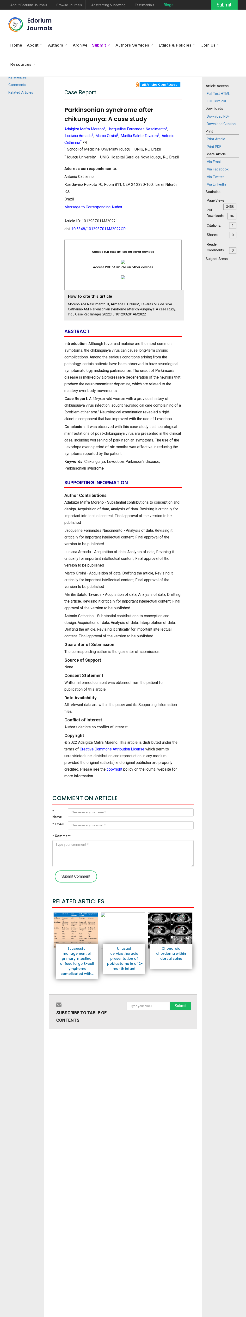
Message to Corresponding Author (93, 207)
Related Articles (20, 92)
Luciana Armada (79, 135)
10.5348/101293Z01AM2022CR (98, 229)
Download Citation (221, 124)
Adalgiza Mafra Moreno (84, 129)
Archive (80, 45)
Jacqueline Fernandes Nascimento (137, 129)
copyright (114, 769)
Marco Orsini (106, 135)
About (33, 45)
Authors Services (132, 45)
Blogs (168, 5)
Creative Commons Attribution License (112, 749)
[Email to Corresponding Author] (84, 142)
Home (16, 45)
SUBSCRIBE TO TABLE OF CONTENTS (81, 1016)
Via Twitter (215, 177)
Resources (20, 64)
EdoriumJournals (39, 24)
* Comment (61, 836)
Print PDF (214, 147)
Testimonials (144, 5)
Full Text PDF (217, 101)
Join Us (208, 45)
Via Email (214, 162)
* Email (58, 824)
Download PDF (218, 116)
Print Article (216, 139)
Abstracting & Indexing (108, 5)
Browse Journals (69, 5)
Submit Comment (76, 876)
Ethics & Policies (175, 45)
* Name (57, 814)
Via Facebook (217, 169)
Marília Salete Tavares (140, 135)
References (17, 77)
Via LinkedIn (216, 184)
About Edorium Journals (28, 5)
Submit (224, 5)
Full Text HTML (218, 93)
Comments (17, 85)
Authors (55, 45)
